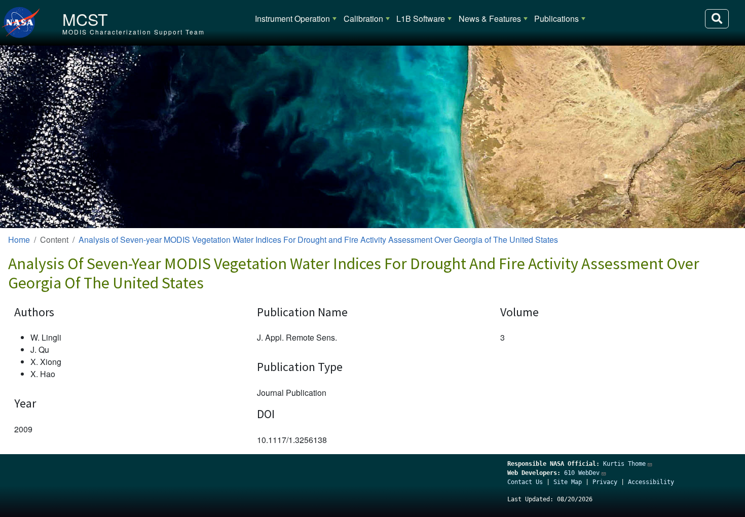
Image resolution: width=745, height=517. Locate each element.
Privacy (604, 482)
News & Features (490, 18)
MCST (85, 18)
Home (19, 239)
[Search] (717, 18)
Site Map (567, 482)
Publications (556, 18)
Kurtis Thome (624, 463)
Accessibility (651, 482)
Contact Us (525, 482)
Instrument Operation (292, 18)
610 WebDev (582, 472)
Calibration (363, 18)
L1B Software (420, 18)
